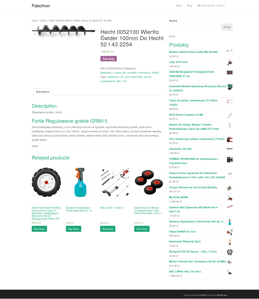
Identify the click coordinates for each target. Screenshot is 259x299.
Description (43, 91)
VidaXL (43, 20)
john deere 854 (133, 77)
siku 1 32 (121, 81)
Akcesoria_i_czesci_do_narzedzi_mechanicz (125, 72)
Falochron (41, 5)
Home (35, 20)
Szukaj (173, 20)
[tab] (43, 91)
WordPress (222, 295)
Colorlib (202, 295)
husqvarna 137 (115, 77)
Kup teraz (108, 58)
